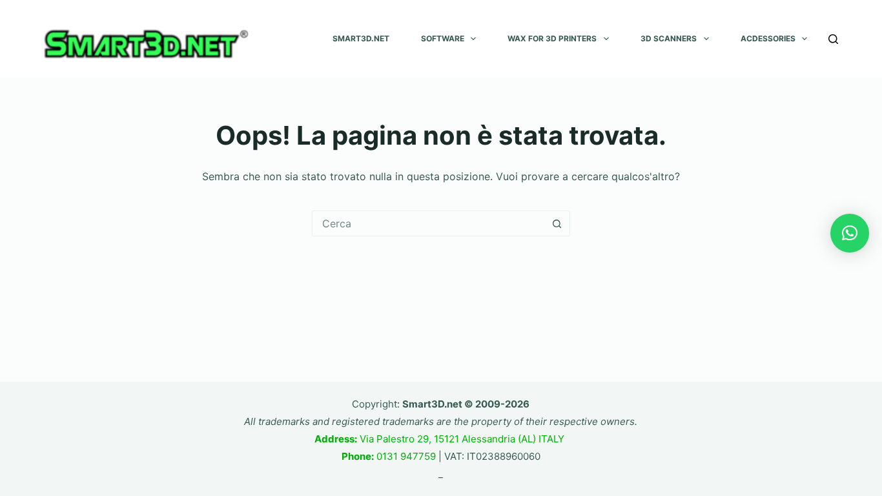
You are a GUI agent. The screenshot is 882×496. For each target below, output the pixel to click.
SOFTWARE (442, 38)
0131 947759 (389, 456)
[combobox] (429, 223)
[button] (849, 233)
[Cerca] (833, 39)
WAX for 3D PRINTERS (552, 38)
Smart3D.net (361, 38)
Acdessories (768, 38)
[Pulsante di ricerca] (557, 223)
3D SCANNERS (669, 38)
